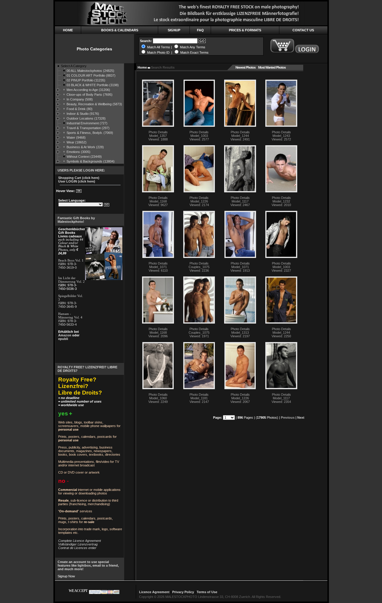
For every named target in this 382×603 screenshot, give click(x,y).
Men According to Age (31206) (88, 90)
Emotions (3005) (78, 152)
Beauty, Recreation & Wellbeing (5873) (94, 104)
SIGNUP (174, 30)
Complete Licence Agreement (79, 540)
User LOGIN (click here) (76, 181)
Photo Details (158, 132)
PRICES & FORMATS (245, 30)
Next (300, 417)
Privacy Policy (183, 592)
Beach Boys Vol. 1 (71, 260)
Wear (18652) (77, 142)
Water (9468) (76, 137)
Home (142, 67)
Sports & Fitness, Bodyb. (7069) (90, 132)
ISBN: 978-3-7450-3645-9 (67, 304)
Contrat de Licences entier (77, 548)
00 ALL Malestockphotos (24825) (90, 70)
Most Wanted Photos (272, 67)
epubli (63, 339)
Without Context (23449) (84, 156)
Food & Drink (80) (80, 109)
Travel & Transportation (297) (88, 128)
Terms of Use (207, 592)
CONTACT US (303, 30)
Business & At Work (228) (85, 147)
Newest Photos (245, 67)
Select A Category (74, 66)
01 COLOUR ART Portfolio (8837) (91, 75)
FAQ (200, 30)
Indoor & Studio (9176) (83, 113)
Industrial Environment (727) (87, 123)
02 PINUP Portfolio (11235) (86, 80)
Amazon (64, 335)
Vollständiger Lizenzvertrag (78, 544)
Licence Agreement (154, 592)
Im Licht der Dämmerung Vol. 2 (71, 279)
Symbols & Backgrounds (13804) (91, 161)
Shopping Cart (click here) (78, 178)
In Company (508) (80, 99)
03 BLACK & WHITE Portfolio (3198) (93, 85)
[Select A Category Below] (58, 67)
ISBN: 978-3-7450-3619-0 (67, 265)
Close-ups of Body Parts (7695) (90, 94)
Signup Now (66, 576)
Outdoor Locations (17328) (86, 118)
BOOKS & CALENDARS (119, 30)
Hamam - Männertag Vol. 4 (70, 315)
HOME (68, 30)
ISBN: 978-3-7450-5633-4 (67, 322)
